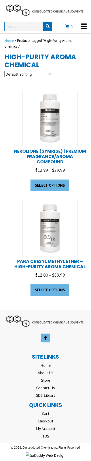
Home (9, 40)
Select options (50, 185)
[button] (45, 338)
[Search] (47, 26)
